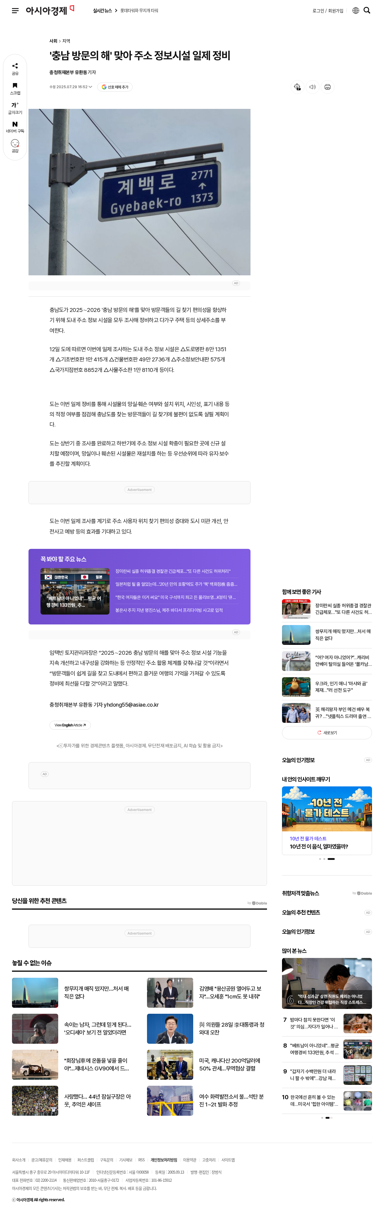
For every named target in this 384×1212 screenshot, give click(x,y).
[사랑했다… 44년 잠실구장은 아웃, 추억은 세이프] (35, 1114)
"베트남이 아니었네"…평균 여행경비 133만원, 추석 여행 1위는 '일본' (314, 1052)
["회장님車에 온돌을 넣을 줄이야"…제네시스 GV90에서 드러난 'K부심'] (35, 1078)
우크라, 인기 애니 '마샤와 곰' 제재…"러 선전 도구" (341, 687)
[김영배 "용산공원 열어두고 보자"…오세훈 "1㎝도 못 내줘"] (170, 1006)
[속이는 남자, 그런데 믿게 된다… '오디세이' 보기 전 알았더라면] (35, 1042)
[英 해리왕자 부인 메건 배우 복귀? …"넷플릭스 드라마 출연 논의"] (296, 721)
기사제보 (125, 1160)
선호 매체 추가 (118, 87)
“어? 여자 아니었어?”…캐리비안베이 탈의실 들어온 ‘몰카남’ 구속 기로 (342, 661)
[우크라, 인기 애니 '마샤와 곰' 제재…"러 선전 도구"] (296, 695)
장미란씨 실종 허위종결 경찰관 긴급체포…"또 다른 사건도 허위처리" (173, 571)
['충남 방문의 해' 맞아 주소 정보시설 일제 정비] (139, 192)
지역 (66, 41)
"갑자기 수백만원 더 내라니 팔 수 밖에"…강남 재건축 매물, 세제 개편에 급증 (313, 1078)
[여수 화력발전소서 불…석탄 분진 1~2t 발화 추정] (170, 1114)
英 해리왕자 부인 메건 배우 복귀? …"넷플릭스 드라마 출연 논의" (343, 713)
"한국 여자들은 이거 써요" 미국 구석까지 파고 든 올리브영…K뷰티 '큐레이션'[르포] (177, 597)
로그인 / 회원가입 (328, 10)
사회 (53, 41)
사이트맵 (228, 1160)
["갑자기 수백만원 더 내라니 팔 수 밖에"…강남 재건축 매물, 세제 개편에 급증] (358, 1083)
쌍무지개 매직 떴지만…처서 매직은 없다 (342, 635)
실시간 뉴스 (102, 10)
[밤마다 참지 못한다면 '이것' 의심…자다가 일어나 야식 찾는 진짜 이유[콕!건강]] (358, 1032)
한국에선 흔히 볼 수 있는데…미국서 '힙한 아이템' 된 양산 (312, 1104)
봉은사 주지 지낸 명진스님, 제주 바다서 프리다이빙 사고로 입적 (169, 610)
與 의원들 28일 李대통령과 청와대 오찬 (231, 1028)
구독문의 (106, 1160)
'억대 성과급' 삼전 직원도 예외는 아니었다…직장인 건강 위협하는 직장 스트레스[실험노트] (330, 1002)
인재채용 (64, 1160)
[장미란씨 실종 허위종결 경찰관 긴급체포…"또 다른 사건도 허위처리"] (296, 617)
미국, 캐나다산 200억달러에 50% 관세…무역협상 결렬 (229, 1064)
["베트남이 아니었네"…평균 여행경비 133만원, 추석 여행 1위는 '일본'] (358, 1057)
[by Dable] (257, 903)
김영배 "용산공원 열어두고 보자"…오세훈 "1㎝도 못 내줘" (230, 992)
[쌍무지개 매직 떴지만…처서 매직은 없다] (296, 643)
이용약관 (189, 1160)
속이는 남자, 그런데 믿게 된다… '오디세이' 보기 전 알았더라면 (97, 1028)
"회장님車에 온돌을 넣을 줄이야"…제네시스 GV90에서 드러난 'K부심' (96, 1065)
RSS (141, 1160)
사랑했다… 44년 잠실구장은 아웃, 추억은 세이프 (97, 1100)
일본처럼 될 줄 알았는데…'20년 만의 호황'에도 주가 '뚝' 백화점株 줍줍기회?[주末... (177, 584)
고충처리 (208, 1160)
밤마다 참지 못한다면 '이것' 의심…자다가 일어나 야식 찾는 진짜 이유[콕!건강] (314, 1026)
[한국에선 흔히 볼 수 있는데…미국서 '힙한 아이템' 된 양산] (358, 1109)
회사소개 (18, 1160)
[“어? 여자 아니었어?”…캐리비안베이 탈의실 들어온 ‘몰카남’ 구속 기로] (296, 669)
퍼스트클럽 (85, 1160)
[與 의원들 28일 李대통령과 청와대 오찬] (170, 1042)
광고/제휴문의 (41, 1160)
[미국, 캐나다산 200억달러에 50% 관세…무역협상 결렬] (170, 1078)
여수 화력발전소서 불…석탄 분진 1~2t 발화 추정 (231, 1100)
